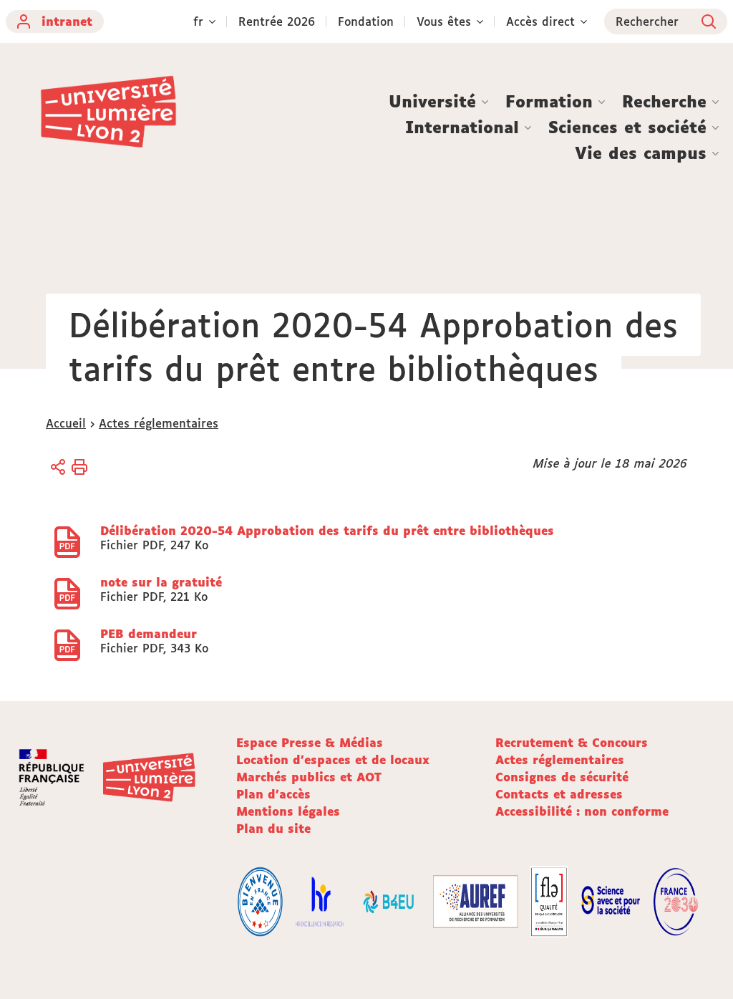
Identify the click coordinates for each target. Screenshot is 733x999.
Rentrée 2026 (276, 21)
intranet (67, 21)
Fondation (366, 21)
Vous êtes (444, 21)
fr (198, 21)
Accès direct (540, 21)
